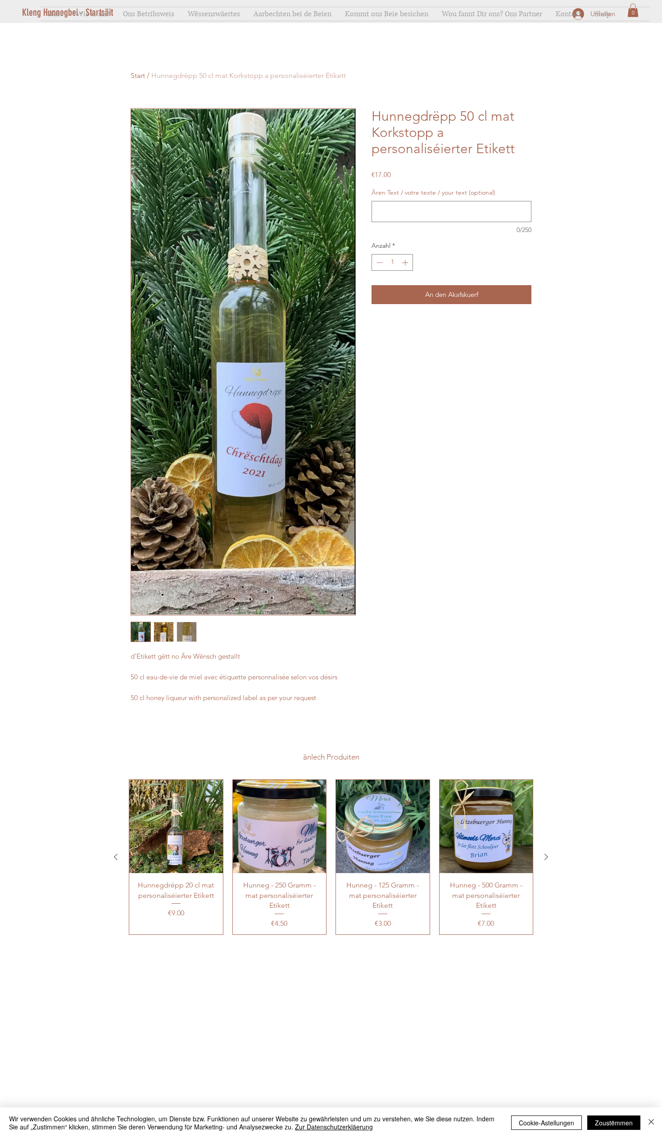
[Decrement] (378, 262)
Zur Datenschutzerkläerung (334, 1126)
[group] (331, 857)
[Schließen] (651, 1123)
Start (138, 75)
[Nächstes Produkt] (546, 856)
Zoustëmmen (614, 1122)
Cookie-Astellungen (546, 1122)
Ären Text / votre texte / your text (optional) (433, 192)
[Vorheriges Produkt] (115, 856)
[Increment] (406, 262)
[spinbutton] (392, 262)
